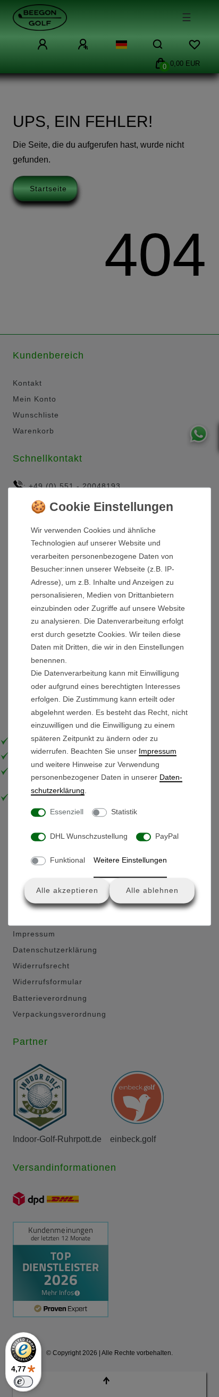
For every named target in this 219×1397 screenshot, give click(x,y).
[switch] (23, 1381)
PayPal (167, 835)
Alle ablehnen (152, 890)
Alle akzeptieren (67, 890)
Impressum (157, 751)
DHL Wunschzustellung (89, 835)
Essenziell (66, 811)
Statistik (124, 811)
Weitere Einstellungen (130, 860)
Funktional (67, 860)
